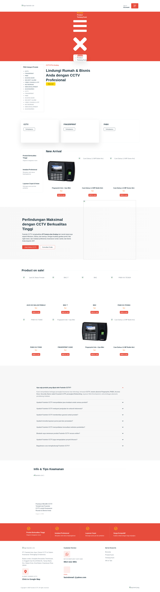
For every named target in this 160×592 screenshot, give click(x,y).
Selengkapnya (29, 129)
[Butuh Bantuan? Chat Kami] (67, 554)
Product (80, 58)
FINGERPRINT (29, 73)
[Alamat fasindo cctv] (25, 571)
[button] (80, 36)
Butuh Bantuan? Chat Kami (73, 559)
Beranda (80, 55)
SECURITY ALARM (30, 80)
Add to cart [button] (61, 195)
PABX (26, 75)
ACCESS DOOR (29, 78)
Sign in (125, 5)
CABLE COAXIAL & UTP (32, 82)
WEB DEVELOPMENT (31, 87)
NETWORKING (29, 84)
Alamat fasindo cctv (29, 576)
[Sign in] (124, 3)
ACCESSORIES (29, 89)
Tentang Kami (82, 17)
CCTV (27, 71)
